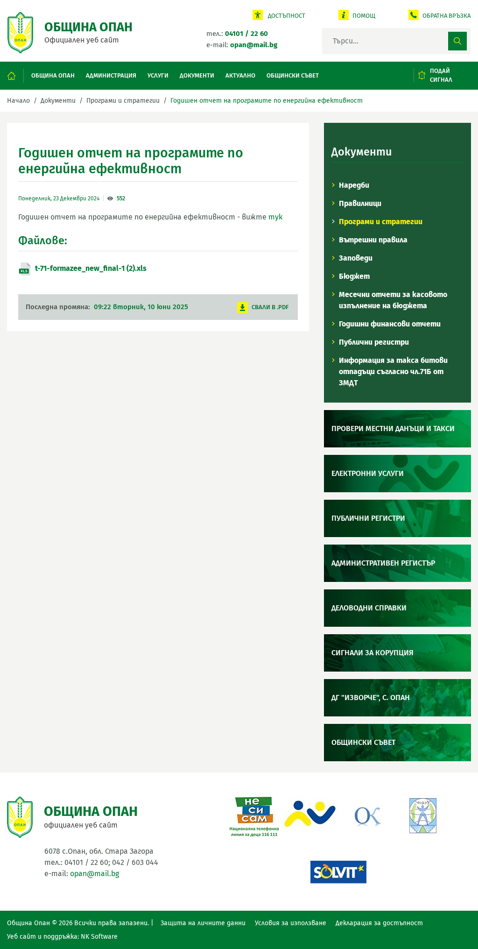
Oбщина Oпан (53, 75)
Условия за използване (290, 923)
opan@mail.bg (94, 873)
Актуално (240, 75)
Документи (197, 75)
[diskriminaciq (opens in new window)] (422, 814)
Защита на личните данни (203, 923)
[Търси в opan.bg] (457, 41)
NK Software (99, 937)
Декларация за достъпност (379, 923)
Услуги (158, 75)
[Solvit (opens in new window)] (338, 870)
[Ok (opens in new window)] (366, 814)
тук (275, 216)
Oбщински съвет (293, 75)
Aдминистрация (111, 75)
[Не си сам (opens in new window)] (254, 814)
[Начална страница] (15, 76)
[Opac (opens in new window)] (310, 814)
